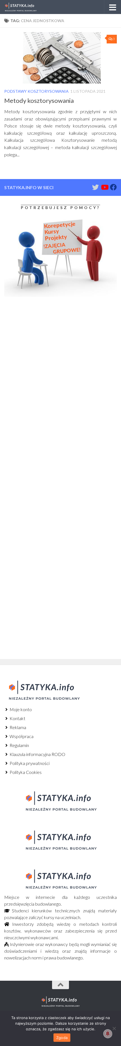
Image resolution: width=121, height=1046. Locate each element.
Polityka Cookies (25, 772)
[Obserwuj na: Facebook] (113, 187)
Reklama (17, 727)
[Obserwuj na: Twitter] (95, 187)
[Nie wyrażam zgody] (114, 1028)
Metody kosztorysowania (39, 100)
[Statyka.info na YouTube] (104, 187)
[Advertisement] (39, 348)
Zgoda (62, 1037)
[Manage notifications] (107, 1033)
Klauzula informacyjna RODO (37, 754)
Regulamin (19, 745)
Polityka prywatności (29, 763)
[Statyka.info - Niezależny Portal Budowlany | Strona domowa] (26, 7)
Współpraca (21, 736)
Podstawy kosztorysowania (36, 91)
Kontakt (17, 718)
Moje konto (20, 709)
